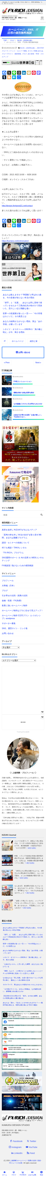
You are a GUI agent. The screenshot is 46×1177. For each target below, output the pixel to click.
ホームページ (18, 341)
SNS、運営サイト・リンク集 (15, 628)
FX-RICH (23, 1175)
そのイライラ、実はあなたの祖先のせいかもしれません (23, 984)
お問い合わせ (24, 352)
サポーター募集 (9, 623)
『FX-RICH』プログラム (13, 553)
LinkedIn (17, 1153)
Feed (32, 1153)
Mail (41, 1175)
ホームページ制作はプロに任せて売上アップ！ (22, 610)
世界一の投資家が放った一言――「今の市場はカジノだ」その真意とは (22, 314)
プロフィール (8, 581)
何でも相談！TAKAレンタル (14, 548)
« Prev (7, 363)
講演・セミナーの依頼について (15, 543)
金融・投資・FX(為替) (11, 601)
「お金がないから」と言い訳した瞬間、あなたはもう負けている (23, 965)
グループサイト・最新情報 (11, 54)
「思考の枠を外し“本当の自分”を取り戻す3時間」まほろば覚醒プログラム (21, 536)
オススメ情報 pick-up (35, 51)
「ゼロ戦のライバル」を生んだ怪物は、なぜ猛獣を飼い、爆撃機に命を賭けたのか (22, 990)
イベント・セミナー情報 (18, 51)
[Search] (41, 515)
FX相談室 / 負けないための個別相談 (17, 565)
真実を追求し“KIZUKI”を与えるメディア (19, 530)
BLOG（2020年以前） (28, 48)
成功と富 (34, 341)
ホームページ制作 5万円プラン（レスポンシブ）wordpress (21, 616)
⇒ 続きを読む (31, 848)
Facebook (17, 1141)
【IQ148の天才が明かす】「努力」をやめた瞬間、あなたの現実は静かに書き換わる (22, 997)
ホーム (4, 1175)
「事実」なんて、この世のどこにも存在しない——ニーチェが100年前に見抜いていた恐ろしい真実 (23, 972)
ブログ (24, 54)
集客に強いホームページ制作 (14, 605)
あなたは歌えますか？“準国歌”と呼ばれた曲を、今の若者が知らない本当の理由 (22, 296)
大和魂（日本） (9, 586)
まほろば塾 (32, 1175)
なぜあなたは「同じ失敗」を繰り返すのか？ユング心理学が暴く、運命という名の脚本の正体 (23, 979)
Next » (38, 363)
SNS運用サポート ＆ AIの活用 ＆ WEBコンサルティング (23, 559)
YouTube (32, 1147)
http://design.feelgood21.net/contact (17, 206)
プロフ (13, 1175)
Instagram (16, 1147)
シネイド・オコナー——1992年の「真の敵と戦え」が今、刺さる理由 (23, 330)
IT (5, 341)
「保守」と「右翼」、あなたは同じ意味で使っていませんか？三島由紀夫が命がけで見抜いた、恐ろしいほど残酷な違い (22, 305)
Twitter (32, 1141)
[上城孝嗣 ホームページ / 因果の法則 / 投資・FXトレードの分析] (22, 10)
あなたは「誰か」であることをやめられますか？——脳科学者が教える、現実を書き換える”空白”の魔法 (23, 1004)
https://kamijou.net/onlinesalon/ (15, 241)
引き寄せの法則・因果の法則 (14, 596)
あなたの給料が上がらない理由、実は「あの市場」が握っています (22, 322)
